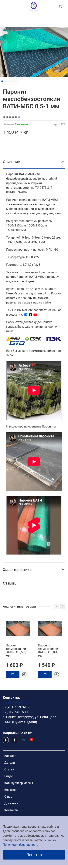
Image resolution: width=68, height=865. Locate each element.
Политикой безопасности (21, 845)
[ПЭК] (53, 338)
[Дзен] (30, 314)
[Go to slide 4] (11, 81)
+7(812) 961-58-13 (16, 712)
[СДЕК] (33, 338)
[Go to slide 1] (2, 81)
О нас (8, 796)
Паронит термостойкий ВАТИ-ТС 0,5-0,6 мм (16, 650)
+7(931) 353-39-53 (16, 707)
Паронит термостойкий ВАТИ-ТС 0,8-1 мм (48, 650)
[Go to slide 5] (14, 81)
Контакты (11, 810)
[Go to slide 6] (17, 81)
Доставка (11, 803)
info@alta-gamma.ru (16, 702)
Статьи (9, 769)
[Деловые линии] (13, 338)
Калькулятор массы (18, 783)
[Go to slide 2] (5, 81)
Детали (9, 762)
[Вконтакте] (25, 314)
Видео (8, 776)
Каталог (10, 756)
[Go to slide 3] (8, 81)
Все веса (10, 790)
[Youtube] (35, 314)
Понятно (34, 855)
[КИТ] (17, 343)
